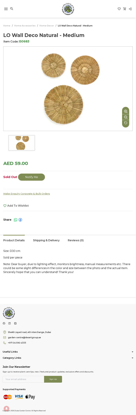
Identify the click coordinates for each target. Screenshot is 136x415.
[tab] (14, 242)
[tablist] (68, 242)
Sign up (53, 379)
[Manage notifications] (6, 408)
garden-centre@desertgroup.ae (24, 337)
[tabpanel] (68, 267)
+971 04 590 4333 (17, 343)
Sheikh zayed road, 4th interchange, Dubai (29, 332)
